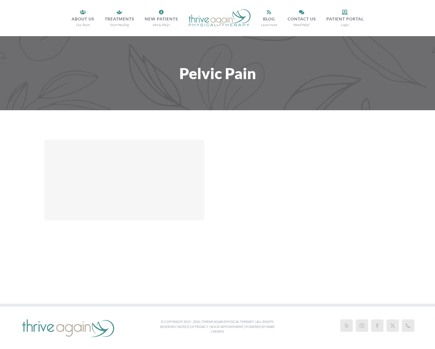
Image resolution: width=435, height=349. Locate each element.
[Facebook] (377, 325)
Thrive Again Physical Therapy (228, 322)
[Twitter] (392, 325)
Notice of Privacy (193, 327)
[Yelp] (346, 325)
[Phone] (408, 325)
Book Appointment (226, 327)
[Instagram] (362, 325)
